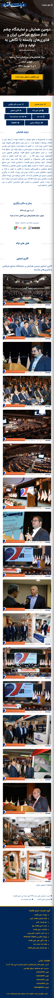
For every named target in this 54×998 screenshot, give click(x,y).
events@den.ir (39, 987)
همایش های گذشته (43, 899)
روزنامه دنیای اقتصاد (40, 915)
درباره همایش (39, 104)
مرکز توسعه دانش (41, 922)
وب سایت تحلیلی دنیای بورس (37, 933)
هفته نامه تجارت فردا (40, 944)
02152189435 (40, 983)
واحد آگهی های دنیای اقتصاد (37, 940)
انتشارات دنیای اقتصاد (40, 929)
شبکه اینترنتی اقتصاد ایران (38, 918)
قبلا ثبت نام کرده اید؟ (17, 116)
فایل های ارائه (37, 110)
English (14, 123)
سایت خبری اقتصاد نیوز (39, 926)
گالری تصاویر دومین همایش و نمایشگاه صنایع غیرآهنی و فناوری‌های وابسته (27, 267)
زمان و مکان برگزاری (15, 104)
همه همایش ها (26, 899)
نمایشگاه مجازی (35, 123)
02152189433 (40, 972)
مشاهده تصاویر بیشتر (44, 885)
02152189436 (40, 979)
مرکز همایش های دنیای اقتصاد (37, 948)
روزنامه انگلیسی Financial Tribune (35, 937)
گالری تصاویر (15, 110)
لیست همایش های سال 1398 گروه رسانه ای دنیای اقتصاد (31, 896)
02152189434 (40, 976)
